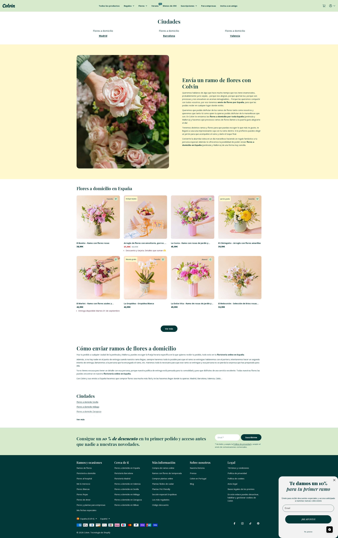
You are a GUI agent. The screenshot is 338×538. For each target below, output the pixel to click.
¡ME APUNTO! (308, 519)
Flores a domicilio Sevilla (87, 402)
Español (103, 518)
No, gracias (308, 532)
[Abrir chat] (329, 529)
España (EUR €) (87, 518)
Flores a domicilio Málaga (88, 406)
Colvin (86, 532)
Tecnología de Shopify (100, 532)
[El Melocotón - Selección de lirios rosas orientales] (240, 277)
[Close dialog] (334, 480)
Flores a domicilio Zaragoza (89, 411)
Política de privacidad (242, 444)
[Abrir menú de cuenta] (332, 5)
